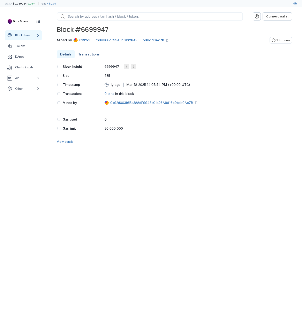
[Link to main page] (19, 21)
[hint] (59, 66)
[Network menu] (38, 21)
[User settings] (295, 4)
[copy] (168, 40)
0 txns (109, 94)
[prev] (126, 66)
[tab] (66, 54)
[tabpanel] (174, 103)
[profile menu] (257, 16)
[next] (133, 66)
